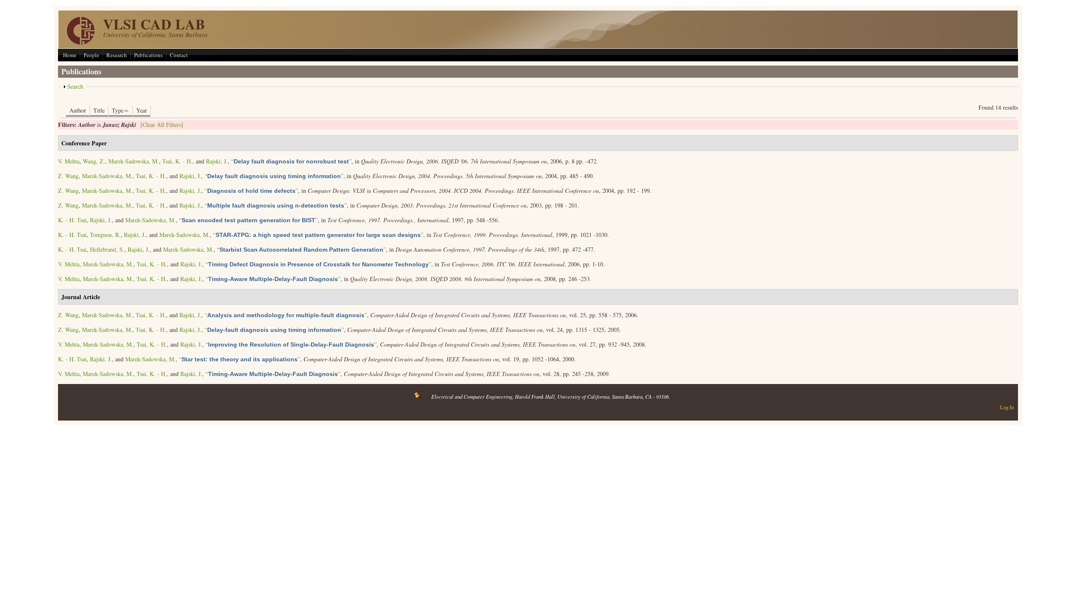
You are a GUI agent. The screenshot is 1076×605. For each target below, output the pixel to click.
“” (291, 161)
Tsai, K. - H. (177, 161)
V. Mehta (68, 161)
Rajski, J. (217, 161)
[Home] (81, 42)
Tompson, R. (105, 235)
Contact (179, 55)
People (91, 55)
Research (116, 55)
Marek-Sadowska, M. (133, 161)
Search (75, 86)
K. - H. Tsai (72, 220)
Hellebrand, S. (107, 249)
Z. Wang (68, 176)
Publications (148, 55)
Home (69, 55)
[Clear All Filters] (161, 125)
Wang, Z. (94, 161)
